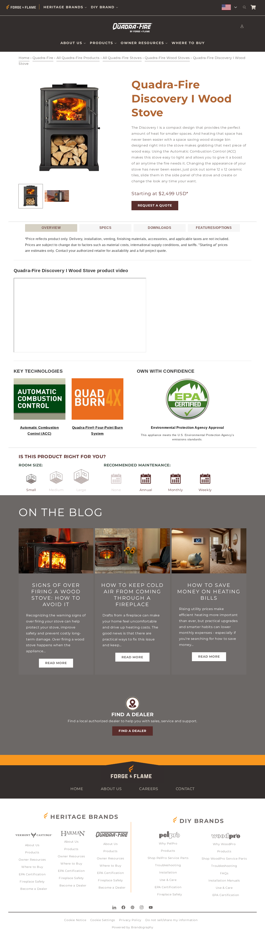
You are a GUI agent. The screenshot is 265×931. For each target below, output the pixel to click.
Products (32, 852)
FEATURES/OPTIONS (214, 227)
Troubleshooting (168, 865)
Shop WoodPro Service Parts (224, 858)
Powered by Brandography (132, 927)
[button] (65, 7)
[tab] (51, 228)
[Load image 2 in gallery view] (57, 196)
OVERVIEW (51, 227)
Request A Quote (155, 205)
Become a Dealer (33, 889)
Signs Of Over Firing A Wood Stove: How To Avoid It (56, 595)
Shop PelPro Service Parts (168, 858)
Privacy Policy (130, 920)
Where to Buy (32, 867)
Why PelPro (168, 843)
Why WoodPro (224, 844)
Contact (185, 789)
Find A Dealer (132, 731)
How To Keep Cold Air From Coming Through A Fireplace (132, 595)
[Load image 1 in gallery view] (31, 196)
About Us (111, 789)
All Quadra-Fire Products (78, 58)
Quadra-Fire (43, 58)
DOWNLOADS (159, 227)
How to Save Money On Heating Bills (209, 591)
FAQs (224, 873)
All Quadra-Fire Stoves (122, 58)
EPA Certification (32, 874)
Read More (56, 663)
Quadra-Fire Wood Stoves (167, 58)
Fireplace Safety (32, 881)
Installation (168, 872)
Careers (148, 789)
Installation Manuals (224, 880)
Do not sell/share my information (171, 920)
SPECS (105, 227)
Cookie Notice (75, 920)
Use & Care (168, 880)
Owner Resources (32, 859)
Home (24, 58)
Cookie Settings (102, 920)
